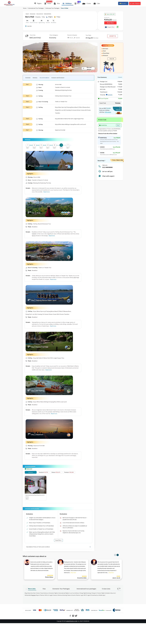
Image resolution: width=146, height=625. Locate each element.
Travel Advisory (44, 593)
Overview (27, 77)
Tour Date (88, 35)
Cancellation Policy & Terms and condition (38, 547)
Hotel (49, 3)
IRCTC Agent (87, 595)
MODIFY (111, 36)
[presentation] (27, 160)
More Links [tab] (32, 589)
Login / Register (135, 3)
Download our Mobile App (98, 595)
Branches (30, 593)
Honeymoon (32, 13)
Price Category (54, 35)
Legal (50, 595)
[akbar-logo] (9, 3)
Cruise (89, 3)
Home (24, 8)
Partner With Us (44, 595)
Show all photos (89, 68)
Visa (58, 3)
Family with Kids (47, 13)
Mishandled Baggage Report (32, 595)
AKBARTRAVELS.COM (71, 621)
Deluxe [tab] (56, 472)
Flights (39, 3)
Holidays (68, 3)
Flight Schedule (106, 593)
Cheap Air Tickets (96, 593)
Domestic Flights (53, 593)
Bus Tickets (37, 593)
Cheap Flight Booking (85, 593)
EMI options (108, 112)
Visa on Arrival (39, 13)
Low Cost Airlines (74, 593)
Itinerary (35, 77)
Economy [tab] (30, 472)
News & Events (71, 595)
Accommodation (44, 77)
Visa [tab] (44, 589)
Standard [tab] (43, 472)
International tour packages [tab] (86, 589)
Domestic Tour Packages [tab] (61, 589)
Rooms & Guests (72, 35)
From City (32, 35)
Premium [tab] (69, 472)
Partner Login (79, 595)
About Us (112, 593)
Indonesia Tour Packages (52, 8)
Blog (26, 593)
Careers (55, 595)
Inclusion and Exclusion (58, 77)
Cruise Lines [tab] (106, 589)
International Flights (64, 593)
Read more (47, 192)
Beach (27, 13)
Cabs (98, 3)
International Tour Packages (36, 8)
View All (112, 58)
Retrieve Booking (62, 595)
